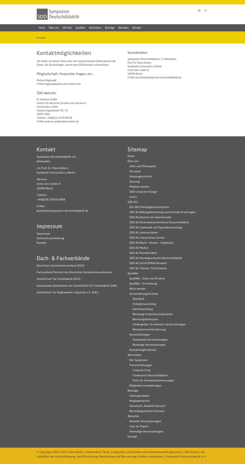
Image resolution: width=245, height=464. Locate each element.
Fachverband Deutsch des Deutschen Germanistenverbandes (74, 272)
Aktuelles (133, 416)
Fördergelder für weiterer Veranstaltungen (159, 324)
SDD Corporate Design (143, 192)
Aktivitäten (135, 355)
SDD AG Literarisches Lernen (147, 238)
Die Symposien (138, 360)
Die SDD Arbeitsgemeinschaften (149, 207)
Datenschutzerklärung (50, 238)
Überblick (138, 299)
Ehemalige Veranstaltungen (146, 431)
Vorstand (135, 171)
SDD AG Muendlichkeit (143, 253)
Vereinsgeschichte (140, 176)
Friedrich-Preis (142, 370)
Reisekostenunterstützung (149, 329)
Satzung (134, 181)
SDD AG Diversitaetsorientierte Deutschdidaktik (159, 222)
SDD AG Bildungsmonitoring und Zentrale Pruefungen (162, 212)
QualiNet (133, 273)
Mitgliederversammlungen (145, 386)
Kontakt (41, 38)
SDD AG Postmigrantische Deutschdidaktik (155, 258)
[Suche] (206, 27)
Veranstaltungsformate (143, 294)
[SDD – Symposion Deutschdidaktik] (58, 18)
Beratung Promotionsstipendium (153, 314)
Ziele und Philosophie (142, 166)
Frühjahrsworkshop (144, 304)
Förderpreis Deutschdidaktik (150, 375)
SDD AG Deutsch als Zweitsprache (150, 217)
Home (131, 156)
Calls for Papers (139, 426)
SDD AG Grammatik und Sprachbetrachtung (155, 227)
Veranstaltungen (139, 335)
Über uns (133, 161)
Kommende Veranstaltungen (150, 340)
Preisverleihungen (140, 365)
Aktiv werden (137, 289)
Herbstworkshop (143, 309)
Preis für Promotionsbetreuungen (153, 380)
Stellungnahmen (139, 396)
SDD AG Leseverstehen (143, 233)
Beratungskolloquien (145, 319)
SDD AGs (133, 202)
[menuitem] (42, 27)
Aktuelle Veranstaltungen (145, 421)
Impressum (43, 234)
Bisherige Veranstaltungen (149, 345)
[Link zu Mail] (198, 460)
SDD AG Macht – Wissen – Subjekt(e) (151, 243)
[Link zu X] (206, 460)
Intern (133, 197)
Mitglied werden (139, 187)
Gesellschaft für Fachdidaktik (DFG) (58, 279)
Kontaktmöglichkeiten (143, 350)
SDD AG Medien (139, 248)
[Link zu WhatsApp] (202, 460)
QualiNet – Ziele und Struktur (147, 278)
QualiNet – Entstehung (143, 284)
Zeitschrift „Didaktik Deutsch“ (147, 406)
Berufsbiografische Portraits (147, 411)
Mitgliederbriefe (139, 401)
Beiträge (133, 391)
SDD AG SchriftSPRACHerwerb (148, 263)
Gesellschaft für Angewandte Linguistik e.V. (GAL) (67, 292)
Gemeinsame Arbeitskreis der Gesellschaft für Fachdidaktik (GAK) (77, 286)
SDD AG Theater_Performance (148, 268)
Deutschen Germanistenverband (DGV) (60, 266)
